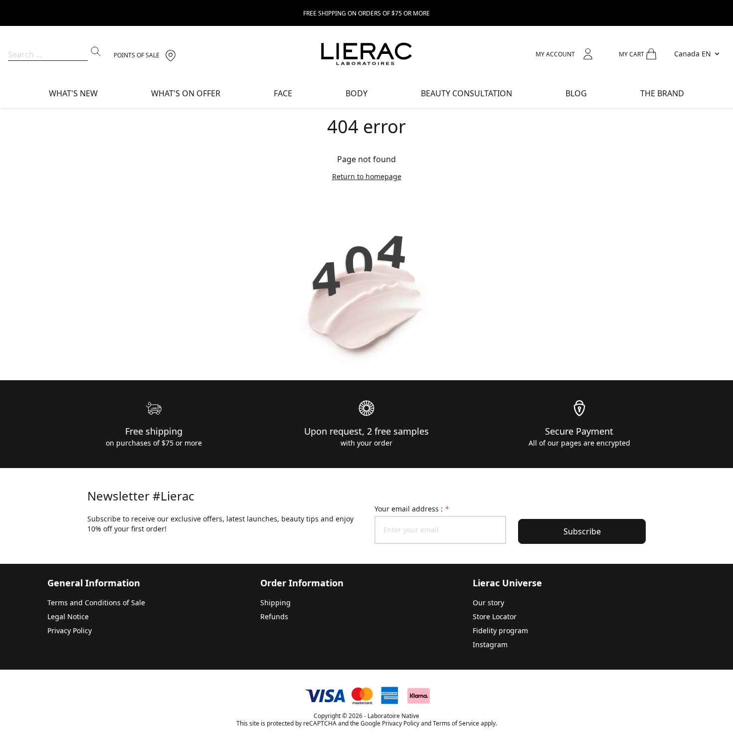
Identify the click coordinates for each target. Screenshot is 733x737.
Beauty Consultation (466, 93)
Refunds (274, 616)
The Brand (662, 93)
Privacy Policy (69, 630)
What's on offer (185, 93)
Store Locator (495, 616)
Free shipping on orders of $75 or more (366, 13)
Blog (576, 93)
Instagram (490, 644)
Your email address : (411, 508)
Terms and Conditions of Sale (96, 602)
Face (283, 93)
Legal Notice (68, 616)
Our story (488, 602)
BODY (356, 93)
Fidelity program (500, 630)
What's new (73, 93)
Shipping (275, 602)
